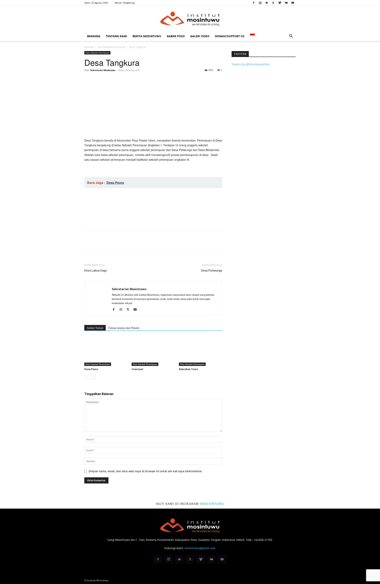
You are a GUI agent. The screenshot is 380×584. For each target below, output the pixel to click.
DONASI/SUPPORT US (229, 36)
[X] (273, 3)
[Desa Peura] (105, 351)
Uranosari (137, 369)
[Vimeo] (280, 3)
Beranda (93, 36)
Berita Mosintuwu (147, 36)
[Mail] (267, 3)
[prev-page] (86, 377)
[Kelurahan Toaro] (200, 351)
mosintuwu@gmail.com (200, 548)
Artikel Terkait (95, 328)
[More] (125, 79)
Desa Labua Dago (95, 270)
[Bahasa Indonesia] (252, 36)
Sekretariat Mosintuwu (102, 70)
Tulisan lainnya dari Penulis (123, 328)
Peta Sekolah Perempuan (111, 47)
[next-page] (93, 377)
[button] (291, 36)
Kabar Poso (176, 36)
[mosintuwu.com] (190, 19)
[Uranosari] (153, 351)
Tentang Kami (116, 36)
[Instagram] (260, 3)
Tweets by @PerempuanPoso (251, 64)
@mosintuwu (212, 504)
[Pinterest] (106, 79)
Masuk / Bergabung (125, 2)
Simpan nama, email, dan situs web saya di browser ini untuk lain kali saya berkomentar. (145, 471)
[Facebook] (253, 3)
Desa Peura (91, 369)
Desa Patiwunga (211, 270)
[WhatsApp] (116, 79)
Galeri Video (199, 36)
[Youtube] (293, 3)
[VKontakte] (286, 3)
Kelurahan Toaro (188, 369)
